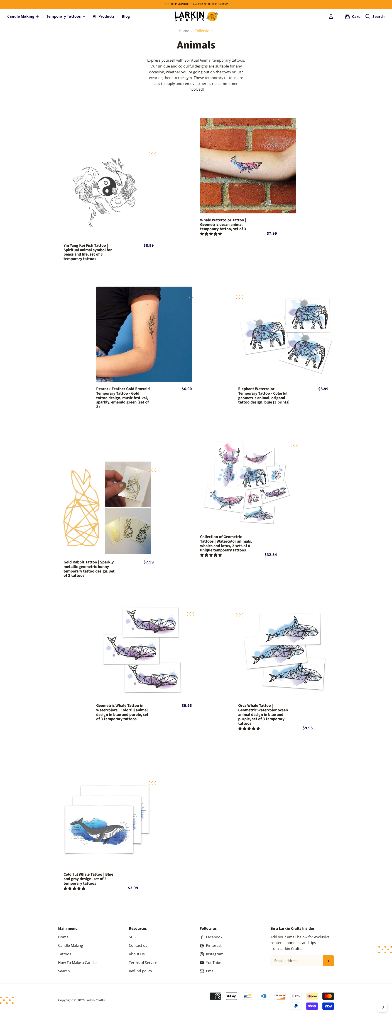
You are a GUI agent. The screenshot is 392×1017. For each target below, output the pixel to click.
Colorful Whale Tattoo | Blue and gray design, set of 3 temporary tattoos (88, 879)
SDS (132, 937)
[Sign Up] (328, 960)
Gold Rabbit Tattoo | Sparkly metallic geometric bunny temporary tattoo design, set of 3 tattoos (89, 569)
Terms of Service (143, 962)
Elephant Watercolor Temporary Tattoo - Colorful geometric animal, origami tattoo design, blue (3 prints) (263, 396)
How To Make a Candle (77, 962)
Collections (204, 31)
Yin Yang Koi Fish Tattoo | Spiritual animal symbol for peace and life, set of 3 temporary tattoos (88, 252)
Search (64, 971)
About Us (137, 954)
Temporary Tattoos (63, 16)
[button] (211, 233)
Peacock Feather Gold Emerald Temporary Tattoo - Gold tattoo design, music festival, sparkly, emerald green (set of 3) (123, 398)
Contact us (138, 945)
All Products (104, 16)
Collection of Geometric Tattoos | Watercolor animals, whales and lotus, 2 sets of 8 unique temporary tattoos (226, 544)
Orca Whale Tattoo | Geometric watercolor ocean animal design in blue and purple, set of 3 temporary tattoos (263, 714)
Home (63, 937)
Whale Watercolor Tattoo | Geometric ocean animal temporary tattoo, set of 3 (223, 224)
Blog (126, 16)
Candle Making (20, 16)
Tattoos (64, 954)
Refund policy (140, 971)
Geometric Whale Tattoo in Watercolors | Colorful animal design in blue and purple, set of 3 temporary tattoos (122, 712)
